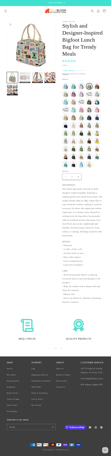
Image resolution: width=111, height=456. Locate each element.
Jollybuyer (50, 450)
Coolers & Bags (13, 399)
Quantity (65, 171)
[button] (6, 11)
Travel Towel (12, 405)
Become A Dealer (63, 375)
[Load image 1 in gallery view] (12, 77)
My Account (36, 405)
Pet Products (12, 411)
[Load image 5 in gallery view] (12, 90)
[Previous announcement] (5, 3)
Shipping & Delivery (39, 375)
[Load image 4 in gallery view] (50, 77)
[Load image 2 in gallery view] (25, 77)
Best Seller (11, 375)
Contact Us (60, 387)
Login (65, 70)
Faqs (33, 369)
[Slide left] (50, 348)
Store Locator (61, 381)
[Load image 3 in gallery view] (37, 77)
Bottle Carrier (12, 393)
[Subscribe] (52, 427)
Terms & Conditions (39, 393)
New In (10, 369)
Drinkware (11, 387)
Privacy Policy (37, 399)
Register (72, 70)
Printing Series (13, 381)
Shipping (65, 74)
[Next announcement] (106, 3)
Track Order (36, 387)
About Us (60, 369)
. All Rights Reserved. (62, 450)
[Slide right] (61, 348)
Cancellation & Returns (41, 381)
